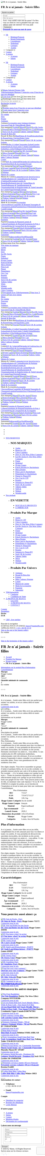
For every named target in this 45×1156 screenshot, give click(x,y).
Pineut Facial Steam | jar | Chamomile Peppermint (21, 1048)
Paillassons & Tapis (13, 185)
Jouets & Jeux (11, 147)
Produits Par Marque (13, 659)
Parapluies (19, 207)
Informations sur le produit (11, 667)
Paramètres (5, 611)
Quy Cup (4, 273)
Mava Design (6, 265)
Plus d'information (28, 667)
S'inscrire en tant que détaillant (29, 108)
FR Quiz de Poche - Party (11, 921)
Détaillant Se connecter (14, 1100)
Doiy (3, 252)
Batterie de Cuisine (15, 179)
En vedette (5, 114)
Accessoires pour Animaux (18, 123)
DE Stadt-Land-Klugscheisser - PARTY (17, 949)
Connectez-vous (27, 92)
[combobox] (12, 101)
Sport (9, 164)
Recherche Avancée (8, 103)
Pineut (3, 269)
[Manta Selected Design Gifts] (13, 90)
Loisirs (3, 160)
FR (7, 35)
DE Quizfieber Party (9, 964)
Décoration (13, 181)
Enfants (4, 142)
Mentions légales (12, 1119)
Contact (9, 52)
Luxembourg (15, 41)
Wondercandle (6, 288)
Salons (13, 58)
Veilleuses (18, 149)
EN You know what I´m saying (13, 936)
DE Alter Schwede (8, 977)
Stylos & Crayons (14, 226)
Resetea (4, 275)
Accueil (9, 657)
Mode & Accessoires (9, 200)
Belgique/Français (17, 37)
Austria (13, 48)
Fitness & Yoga (25, 136)
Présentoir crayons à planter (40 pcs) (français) (20, 1065)
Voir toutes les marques (9, 245)
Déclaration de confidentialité (17, 1121)
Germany (14, 46)
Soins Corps (24, 138)
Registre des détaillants (14, 1103)
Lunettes (12, 207)
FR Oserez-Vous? (8, 958)
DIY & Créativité (12, 162)
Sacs (25, 207)
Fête (20, 162)
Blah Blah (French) (9, 1033)
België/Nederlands (18, 39)
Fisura (3, 256)
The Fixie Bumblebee (10, 996)
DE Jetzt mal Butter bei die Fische (15, 928)
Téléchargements (7, 92)
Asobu (3, 248)
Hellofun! (4, 258)
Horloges (12, 183)
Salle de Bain (16, 187)
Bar (6, 179)
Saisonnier (5, 235)
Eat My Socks (6, 254)
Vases (11, 190)
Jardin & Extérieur (29, 162)
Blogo (3, 250)
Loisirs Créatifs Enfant (25, 147)
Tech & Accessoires (18, 164)
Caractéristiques (7, 670)
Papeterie (4, 220)
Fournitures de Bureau (15, 224)
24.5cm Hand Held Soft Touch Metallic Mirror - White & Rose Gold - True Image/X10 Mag (20, 1008)
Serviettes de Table (28, 187)
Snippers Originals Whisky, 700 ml (15, 1024)
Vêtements (31, 207)
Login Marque (11, 1105)
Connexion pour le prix (10, 707)
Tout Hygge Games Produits (12, 984)
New (3, 117)
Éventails (8, 209)
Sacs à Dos (10, 149)
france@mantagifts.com (35, 626)
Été (32, 237)
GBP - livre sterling (13, 620)
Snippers (4, 278)
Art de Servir (28, 177)
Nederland (14, 43)
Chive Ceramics (7, 290)
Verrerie (16, 190)
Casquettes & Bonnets (21, 205)
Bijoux (10, 205)
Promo (3, 119)
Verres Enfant (27, 149)
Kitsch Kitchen (6, 263)
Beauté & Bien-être (8, 134)
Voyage (29, 164)
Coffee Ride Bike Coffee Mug (13, 1073)
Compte (4, 609)
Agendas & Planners (16, 222)
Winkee (4, 286)
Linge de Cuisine (21, 183)
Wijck (3, 284)
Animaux (4, 121)
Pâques (28, 237)
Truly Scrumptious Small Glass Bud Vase (18, 1039)
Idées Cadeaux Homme (10, 157)
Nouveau (4, 301)
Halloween (13, 237)
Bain (17, 136)
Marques (17, 92)
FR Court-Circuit (8, 943)
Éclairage (22, 190)
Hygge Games (6, 260)
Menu (3, 297)
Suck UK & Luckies (9, 280)
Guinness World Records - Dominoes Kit (17, 1056)
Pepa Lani (5, 267)
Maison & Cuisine (8, 175)
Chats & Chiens (14, 125)
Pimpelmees (5, 271)
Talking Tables (6, 282)
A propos (9, 54)
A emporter (19, 177)
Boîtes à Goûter (13, 145)
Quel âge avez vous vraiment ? (13, 971)
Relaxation (35, 136)
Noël (23, 237)
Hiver (19, 237)
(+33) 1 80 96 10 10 (23, 628)
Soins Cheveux (14, 138)
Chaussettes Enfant (26, 145)
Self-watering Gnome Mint (12, 1018)
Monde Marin (25, 125)
